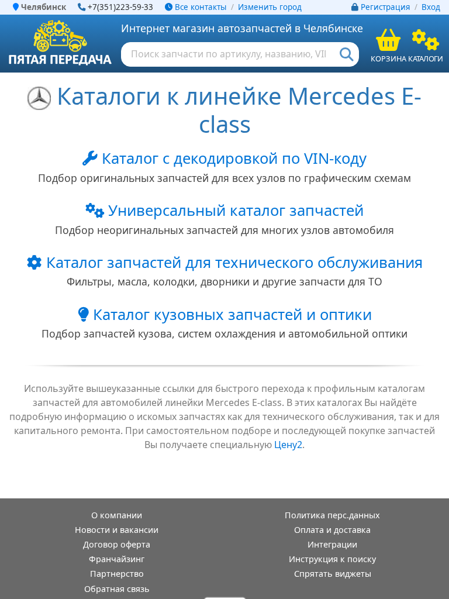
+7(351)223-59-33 (120, 7)
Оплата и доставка (332, 529)
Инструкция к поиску (332, 558)
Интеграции (332, 544)
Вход (431, 7)
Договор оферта (116, 544)
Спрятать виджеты (332, 573)
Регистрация (385, 7)
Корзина (388, 58)
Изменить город (270, 7)
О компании (116, 515)
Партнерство (117, 573)
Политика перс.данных (332, 515)
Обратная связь (117, 588)
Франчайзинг (116, 558)
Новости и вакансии (116, 529)
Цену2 (288, 444)
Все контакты (199, 7)
